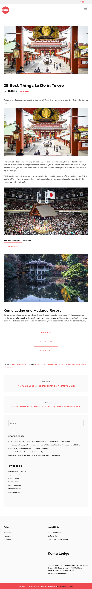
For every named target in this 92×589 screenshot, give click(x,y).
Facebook (7, 532)
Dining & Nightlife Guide (58, 539)
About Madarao (54, 532)
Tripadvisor (8, 539)
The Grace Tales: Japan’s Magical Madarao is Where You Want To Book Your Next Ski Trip (44, 445)
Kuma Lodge (25, 91)
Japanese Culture (19, 364)
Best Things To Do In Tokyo (46, 364)
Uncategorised (14, 492)
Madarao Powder (15, 489)
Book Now (46, 333)
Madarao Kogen (14, 485)
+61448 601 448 (61, 571)
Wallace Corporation (65, 586)
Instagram (8, 536)
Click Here (13, 246)
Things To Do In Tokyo (66, 364)
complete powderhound (74, 321)
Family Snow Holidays (17, 471)
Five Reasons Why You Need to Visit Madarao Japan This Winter (34, 455)
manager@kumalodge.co (58, 573)
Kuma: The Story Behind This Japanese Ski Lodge (28, 448)
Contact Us (46, 350)
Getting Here (53, 536)
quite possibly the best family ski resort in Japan (36, 318)
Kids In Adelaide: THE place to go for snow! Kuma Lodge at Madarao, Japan (39, 441)
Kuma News (13, 482)
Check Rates (46, 342)
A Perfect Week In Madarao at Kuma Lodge (26, 452)
